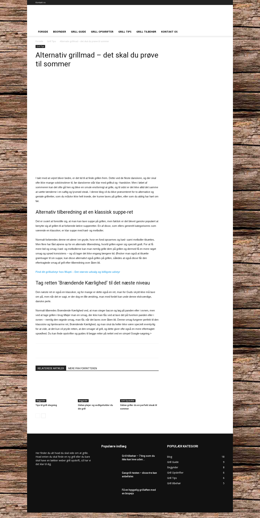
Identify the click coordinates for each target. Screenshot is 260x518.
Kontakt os (40, 2)
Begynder (59, 31)
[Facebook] (198, 2)
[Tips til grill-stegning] (55, 389)
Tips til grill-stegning (46, 405)
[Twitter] (204, 2)
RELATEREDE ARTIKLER (51, 368)
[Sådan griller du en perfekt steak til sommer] (139, 389)
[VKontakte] (216, 2)
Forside (43, 31)
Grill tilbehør (146, 31)
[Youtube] (221, 2)
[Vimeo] (210, 2)
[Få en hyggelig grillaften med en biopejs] (110, 494)
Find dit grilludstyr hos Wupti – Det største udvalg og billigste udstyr (78, 271)
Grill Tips (124, 31)
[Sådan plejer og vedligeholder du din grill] (97, 389)
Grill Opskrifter (102, 31)
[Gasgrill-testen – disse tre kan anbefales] (110, 478)
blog (169, 456)
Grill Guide (78, 31)
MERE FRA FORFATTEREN (82, 368)
